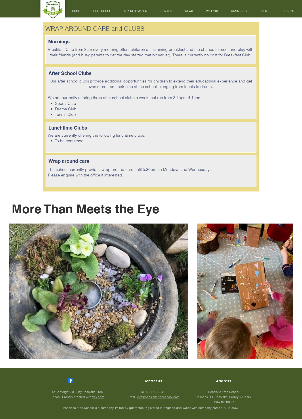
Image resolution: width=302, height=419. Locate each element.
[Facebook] (70, 380)
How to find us (224, 402)
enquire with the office (80, 175)
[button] (101, 11)
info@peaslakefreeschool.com (158, 397)
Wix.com (98, 397)
